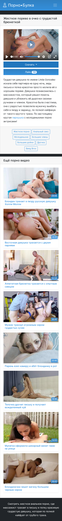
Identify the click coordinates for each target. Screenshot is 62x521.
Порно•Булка (20, 5)
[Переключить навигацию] (55, 5)
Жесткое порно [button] (22, 131)
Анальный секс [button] (41, 131)
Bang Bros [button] (31, 148)
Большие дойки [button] (25, 142)
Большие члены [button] (40, 137)
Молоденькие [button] (21, 137)
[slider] (11, 56)
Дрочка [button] (41, 142)
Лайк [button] (30, 72)
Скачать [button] (30, 64)
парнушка (18, 117)
